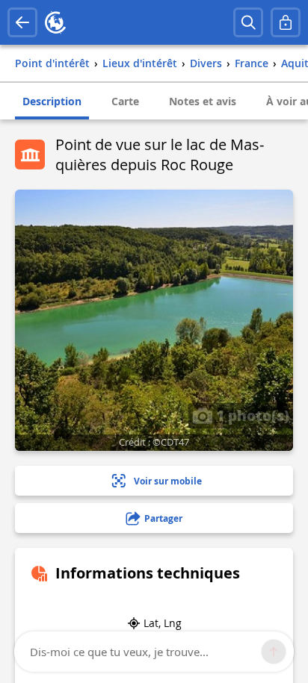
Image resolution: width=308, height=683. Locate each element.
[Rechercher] (248, 22)
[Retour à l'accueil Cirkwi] (55, 22)
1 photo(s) (250, 415)
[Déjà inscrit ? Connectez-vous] (286, 22)
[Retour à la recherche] (22, 22)
